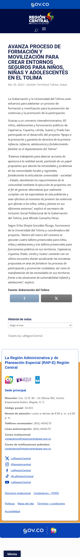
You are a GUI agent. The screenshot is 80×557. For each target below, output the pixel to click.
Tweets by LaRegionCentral (25, 336)
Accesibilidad (12, 511)
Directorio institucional (18, 493)
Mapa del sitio (26, 503)
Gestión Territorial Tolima (42, 84)
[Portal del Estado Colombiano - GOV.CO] (40, 4)
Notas (63, 84)
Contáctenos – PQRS (46, 493)
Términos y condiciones (51, 503)
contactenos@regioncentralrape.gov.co (28, 438)
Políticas (10, 503)
